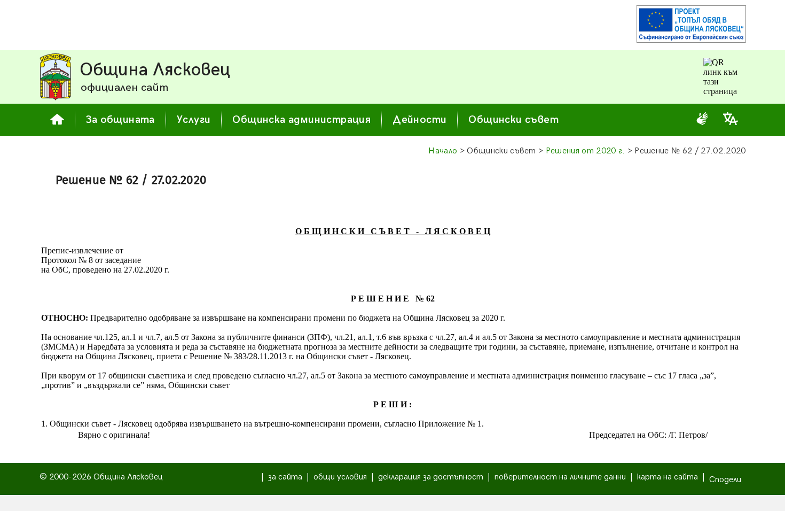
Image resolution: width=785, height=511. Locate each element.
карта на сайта (667, 477)
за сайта (285, 477)
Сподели (725, 480)
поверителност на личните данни (560, 477)
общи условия (340, 477)
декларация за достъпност (430, 477)
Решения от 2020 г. (585, 151)
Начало (442, 151)
